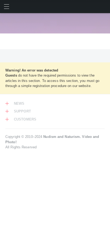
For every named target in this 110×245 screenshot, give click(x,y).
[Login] (103, 6)
